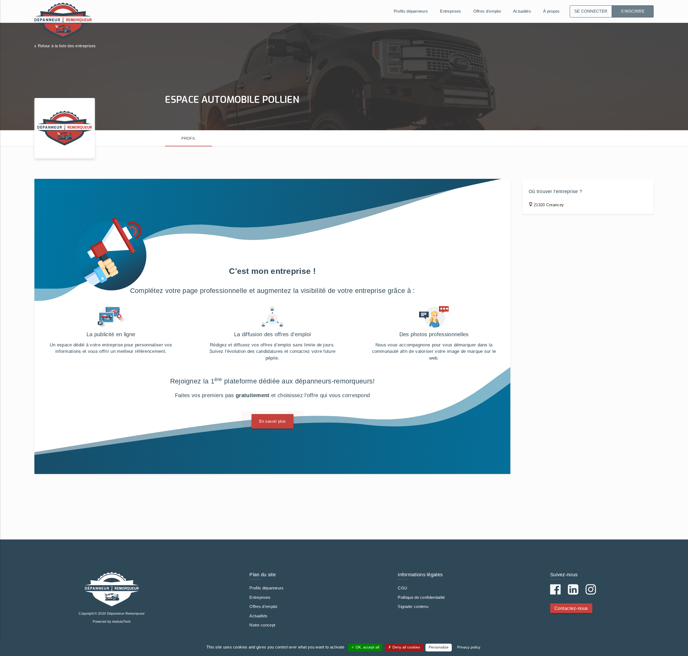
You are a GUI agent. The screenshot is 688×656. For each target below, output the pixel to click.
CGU (402, 588)
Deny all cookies (405, 647)
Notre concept (262, 625)
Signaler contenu (413, 606)
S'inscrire (632, 11)
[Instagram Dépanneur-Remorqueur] (591, 592)
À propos (551, 11)
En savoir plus (272, 421)
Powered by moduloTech (112, 622)
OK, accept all (366, 647)
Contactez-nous (571, 608)
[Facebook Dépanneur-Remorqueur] (555, 592)
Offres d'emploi (487, 11)
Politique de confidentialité (421, 597)
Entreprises (450, 11)
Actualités (522, 11)
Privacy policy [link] (468, 647)
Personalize (439, 647)
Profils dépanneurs (411, 11)
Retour (67, 46)
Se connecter (591, 11)
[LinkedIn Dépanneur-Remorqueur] (573, 592)
